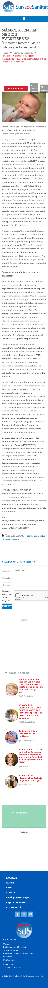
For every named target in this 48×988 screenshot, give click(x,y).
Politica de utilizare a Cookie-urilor (18, 953)
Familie (10, 883)
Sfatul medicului (23, 52)
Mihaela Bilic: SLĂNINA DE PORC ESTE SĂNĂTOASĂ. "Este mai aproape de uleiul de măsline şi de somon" (30, 711)
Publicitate (7, 957)
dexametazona (11, 539)
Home (5, 52)
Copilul (11, 892)
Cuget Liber (8, 964)
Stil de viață (13, 907)
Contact (6, 944)
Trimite (7, 606)
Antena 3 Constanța (12, 967)
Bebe (9, 887)
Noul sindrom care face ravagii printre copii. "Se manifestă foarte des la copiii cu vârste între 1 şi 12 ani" (31, 686)
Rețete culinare (16, 902)
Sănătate (11, 878)
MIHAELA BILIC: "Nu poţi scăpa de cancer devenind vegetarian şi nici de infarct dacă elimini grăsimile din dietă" (31, 756)
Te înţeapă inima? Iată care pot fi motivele (29, 734)
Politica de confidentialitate (15, 947)
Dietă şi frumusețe (17, 897)
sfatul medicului (36, 536)
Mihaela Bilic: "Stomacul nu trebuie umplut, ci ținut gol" (30, 778)
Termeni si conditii (11, 950)
